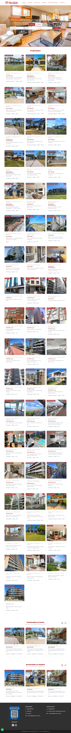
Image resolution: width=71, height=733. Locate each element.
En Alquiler (37, 2)
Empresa (44, 2)
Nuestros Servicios (53, 2)
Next (65, 623)
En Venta (29, 2)
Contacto (62, 2)
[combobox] (45, 28)
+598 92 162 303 (51, 709)
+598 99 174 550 (30, 709)
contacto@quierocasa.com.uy (33, 715)
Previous (62, 623)
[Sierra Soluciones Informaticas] (49, 731)
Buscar (56, 28)
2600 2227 (29, 711)
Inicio (24, 2)
